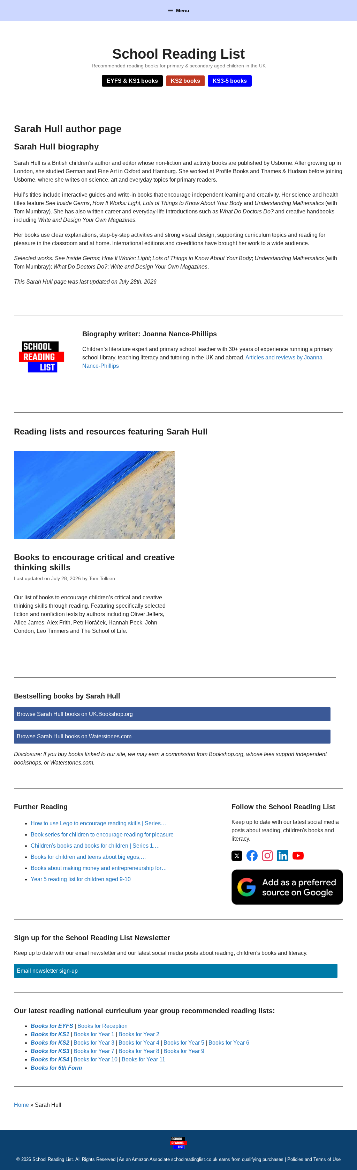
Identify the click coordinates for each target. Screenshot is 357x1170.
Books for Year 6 (228, 1043)
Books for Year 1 (94, 1034)
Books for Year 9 (184, 1051)
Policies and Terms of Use (314, 1159)
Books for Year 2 (139, 1034)
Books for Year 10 (95, 1059)
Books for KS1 (50, 1034)
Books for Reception (102, 1026)
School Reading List (178, 53)
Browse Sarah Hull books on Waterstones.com (74, 736)
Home (21, 1105)
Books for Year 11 (143, 1059)
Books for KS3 (50, 1051)
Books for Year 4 (139, 1043)
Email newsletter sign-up (47, 971)
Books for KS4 (50, 1059)
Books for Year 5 (184, 1043)
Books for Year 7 (94, 1051)
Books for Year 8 (139, 1051)
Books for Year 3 (94, 1043)
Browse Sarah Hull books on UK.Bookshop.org (75, 714)
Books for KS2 (50, 1043)
